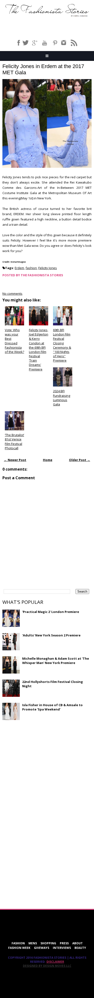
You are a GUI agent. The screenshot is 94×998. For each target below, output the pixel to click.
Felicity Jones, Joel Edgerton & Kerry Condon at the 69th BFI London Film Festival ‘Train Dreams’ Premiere (38, 349)
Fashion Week (19, 948)
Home (47, 460)
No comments (12, 293)
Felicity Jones (47, 268)
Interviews (62, 948)
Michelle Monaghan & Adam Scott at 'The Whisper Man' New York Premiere (55, 660)
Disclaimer (55, 962)
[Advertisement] (38, 758)
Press (64, 943)
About (77, 943)
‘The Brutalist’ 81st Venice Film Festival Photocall (14, 441)
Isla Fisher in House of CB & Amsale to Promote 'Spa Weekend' (52, 707)
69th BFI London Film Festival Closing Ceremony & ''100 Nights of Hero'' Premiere (62, 345)
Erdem (19, 268)
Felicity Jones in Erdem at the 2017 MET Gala (43, 69)
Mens (32, 943)
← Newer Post (15, 460)
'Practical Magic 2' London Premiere (50, 612)
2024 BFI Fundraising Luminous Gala (61, 397)
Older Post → (79, 460)
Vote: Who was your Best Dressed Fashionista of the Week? (14, 341)
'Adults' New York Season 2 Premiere (51, 635)
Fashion (18, 943)
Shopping (48, 943)
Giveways (41, 948)
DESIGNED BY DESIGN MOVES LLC (47, 966)
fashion (31, 268)
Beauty (80, 948)
